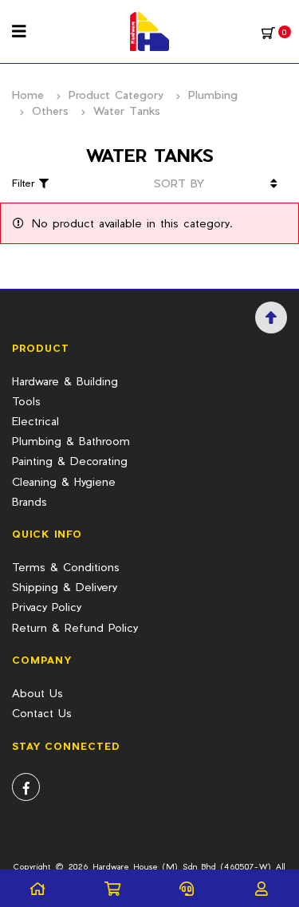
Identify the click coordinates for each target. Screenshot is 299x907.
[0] (268, 32)
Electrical (35, 421)
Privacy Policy (46, 606)
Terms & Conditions (66, 567)
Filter (25, 182)
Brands (29, 501)
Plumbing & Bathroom (71, 441)
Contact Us (42, 713)
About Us (37, 693)
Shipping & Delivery (64, 586)
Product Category (116, 94)
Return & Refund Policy (75, 627)
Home (28, 94)
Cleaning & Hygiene (64, 481)
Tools (26, 401)
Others (50, 110)
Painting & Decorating (70, 460)
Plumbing (213, 94)
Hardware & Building (65, 381)
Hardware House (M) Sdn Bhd (154, 866)
